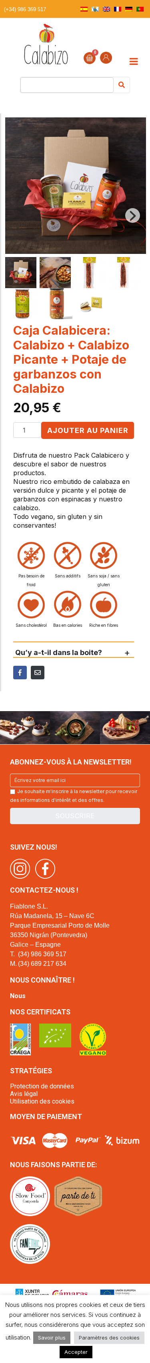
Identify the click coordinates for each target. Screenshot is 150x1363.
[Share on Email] (37, 672)
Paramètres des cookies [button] (109, 1337)
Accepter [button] (76, 1352)
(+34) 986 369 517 (25, 9)
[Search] (122, 85)
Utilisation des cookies (42, 1101)
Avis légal (24, 1094)
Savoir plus (52, 1337)
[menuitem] (84, 9)
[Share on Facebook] (20, 672)
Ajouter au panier (87, 430)
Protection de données (42, 1086)
